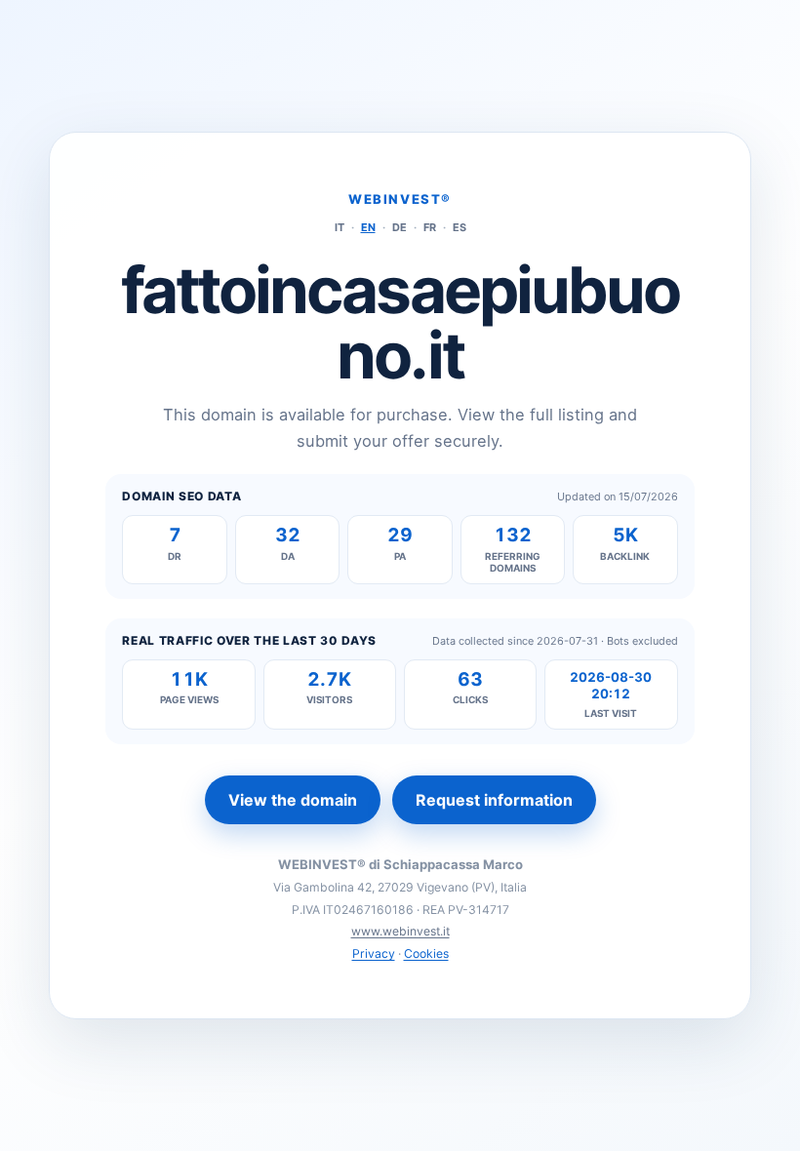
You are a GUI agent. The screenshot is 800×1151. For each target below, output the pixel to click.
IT (339, 227)
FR (429, 227)
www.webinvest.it (400, 931)
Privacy (373, 953)
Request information (494, 800)
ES (459, 227)
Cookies (426, 953)
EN (368, 227)
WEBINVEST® (400, 199)
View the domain (292, 800)
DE (399, 227)
